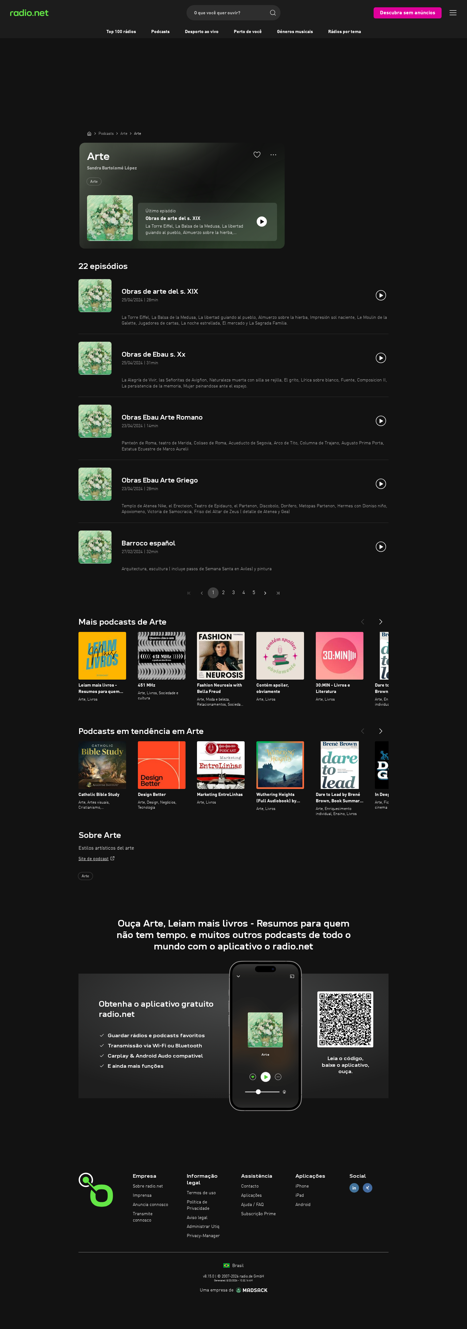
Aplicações (251, 1195)
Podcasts (160, 32)
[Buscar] (273, 13)
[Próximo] (381, 619)
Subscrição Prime (258, 1214)
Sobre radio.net (148, 1186)
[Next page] (265, 593)
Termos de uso (201, 1193)
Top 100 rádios (121, 32)
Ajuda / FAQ (252, 1204)
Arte (94, 182)
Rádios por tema (344, 32)
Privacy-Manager (203, 1236)
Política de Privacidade (198, 1205)
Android (303, 1204)
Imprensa (142, 1195)
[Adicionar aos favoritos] (257, 154)
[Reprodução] (262, 221)
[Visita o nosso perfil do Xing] (367, 1188)
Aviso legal (197, 1218)
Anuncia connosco (150, 1204)
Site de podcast (93, 859)
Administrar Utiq (203, 1226)
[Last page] (278, 593)
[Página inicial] (89, 133)
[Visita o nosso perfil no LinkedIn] (354, 1188)
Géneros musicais (295, 32)
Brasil (237, 1266)
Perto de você (248, 32)
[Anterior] (362, 619)
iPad (299, 1195)
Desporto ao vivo (202, 32)
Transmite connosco (142, 1217)
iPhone (302, 1186)
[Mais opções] (273, 155)
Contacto (250, 1186)
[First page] (189, 593)
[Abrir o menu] (453, 13)
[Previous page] (202, 593)
